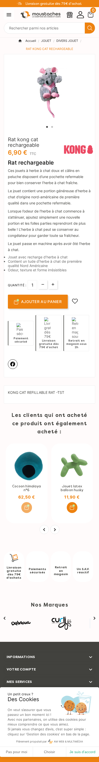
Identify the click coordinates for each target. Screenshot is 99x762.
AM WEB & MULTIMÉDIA (68, 741)
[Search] (89, 28)
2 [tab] (52, 127)
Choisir (49, 752)
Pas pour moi (16, 752)
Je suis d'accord (82, 752)
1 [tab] (47, 127)
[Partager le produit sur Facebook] (13, 364)
